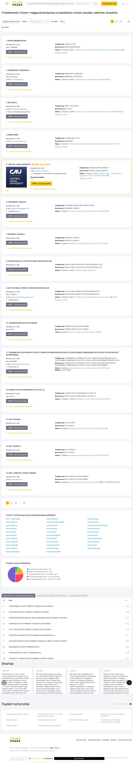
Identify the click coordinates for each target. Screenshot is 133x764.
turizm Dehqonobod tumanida (98, 525)
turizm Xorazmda (11, 548)
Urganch (83, 332)
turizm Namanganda (53, 535)
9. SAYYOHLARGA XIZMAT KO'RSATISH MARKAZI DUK (27, 288)
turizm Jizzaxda (11, 528)
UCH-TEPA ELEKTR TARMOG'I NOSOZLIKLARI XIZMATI (30, 629)
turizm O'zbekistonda (13, 519)
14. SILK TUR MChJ (13, 446)
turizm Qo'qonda (93, 532)
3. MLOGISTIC (11, 102)
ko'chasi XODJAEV (101, 399)
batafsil (32, 179)
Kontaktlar (105, 740)
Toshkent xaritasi (11, 725)
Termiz (92, 399)
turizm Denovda (52, 525)
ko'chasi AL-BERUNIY (94, 332)
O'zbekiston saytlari (75, 714)
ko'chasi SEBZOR (114, 50)
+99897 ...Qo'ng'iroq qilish (16, 84)
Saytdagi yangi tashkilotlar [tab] (78, 596)
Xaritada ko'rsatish (61, 53)
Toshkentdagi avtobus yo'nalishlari (49, 725)
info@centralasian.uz (42, 171)
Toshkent (90, 50)
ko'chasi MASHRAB (102, 79)
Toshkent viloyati (80, 50)
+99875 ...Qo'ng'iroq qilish (16, 484)
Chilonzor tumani (100, 111)
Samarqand (87, 243)
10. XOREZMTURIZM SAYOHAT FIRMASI (21, 323)
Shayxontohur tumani (101, 50)
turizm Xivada (92, 545)
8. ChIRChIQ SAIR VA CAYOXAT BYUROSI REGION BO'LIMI (29, 261)
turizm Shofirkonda (94, 548)
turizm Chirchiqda (52, 548)
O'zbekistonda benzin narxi (46, 720)
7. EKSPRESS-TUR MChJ (15, 234)
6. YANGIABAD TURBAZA (16, 202)
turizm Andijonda (11, 522)
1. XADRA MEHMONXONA (16, 41)
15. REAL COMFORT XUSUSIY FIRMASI (21, 473)
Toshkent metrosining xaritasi (79, 720)
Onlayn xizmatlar (11, 720)
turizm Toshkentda (12, 542)
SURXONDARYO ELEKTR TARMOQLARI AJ (25, 653)
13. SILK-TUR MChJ (13, 419)
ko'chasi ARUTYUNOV (99, 455)
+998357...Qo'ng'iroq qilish (17, 454)
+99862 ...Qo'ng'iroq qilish (16, 334)
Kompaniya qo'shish (109, 3)
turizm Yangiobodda (53, 552)
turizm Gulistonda (11, 525)
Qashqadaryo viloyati (76, 482)
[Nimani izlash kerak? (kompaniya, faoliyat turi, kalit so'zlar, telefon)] (28, 4)
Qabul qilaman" (79, 758)
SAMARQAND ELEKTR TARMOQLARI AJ (24, 647)
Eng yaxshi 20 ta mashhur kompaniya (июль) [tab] (18, 596)
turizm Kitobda (51, 532)
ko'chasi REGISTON (98, 428)
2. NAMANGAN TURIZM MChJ (18, 70)
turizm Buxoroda (93, 522)
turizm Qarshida (11, 532)
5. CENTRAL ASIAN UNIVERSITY (22, 164)
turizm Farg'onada (53, 545)
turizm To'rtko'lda (94, 542)
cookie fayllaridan (37, 758)
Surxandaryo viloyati (82, 399)
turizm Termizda (52, 542)
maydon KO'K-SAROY (99, 368)
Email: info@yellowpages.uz (19, 748)
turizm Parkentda (11, 538)
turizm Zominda (52, 528)
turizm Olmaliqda (52, 519)
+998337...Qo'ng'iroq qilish (17, 401)
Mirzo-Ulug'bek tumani (96, 144)
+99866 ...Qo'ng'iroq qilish (16, 243)
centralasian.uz (38, 173)
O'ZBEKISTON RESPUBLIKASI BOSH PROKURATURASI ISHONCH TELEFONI (38, 618)
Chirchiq (90, 270)
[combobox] (86, 3)
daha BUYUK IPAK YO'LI (113, 144)
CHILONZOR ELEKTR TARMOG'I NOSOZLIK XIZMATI (29, 612)
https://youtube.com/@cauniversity (54, 173)
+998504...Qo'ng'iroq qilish (17, 269)
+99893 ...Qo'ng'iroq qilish (16, 116)
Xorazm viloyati (74, 332)
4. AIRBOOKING (12, 135)
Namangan (91, 79)
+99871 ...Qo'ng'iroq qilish (16, 52)
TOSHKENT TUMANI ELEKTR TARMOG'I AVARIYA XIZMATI (31, 658)
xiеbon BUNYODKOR (114, 111)
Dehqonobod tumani (92, 482)
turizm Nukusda (93, 535)
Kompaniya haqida (94, 740)
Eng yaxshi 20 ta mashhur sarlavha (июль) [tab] (51, 596)
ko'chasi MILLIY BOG (98, 175)
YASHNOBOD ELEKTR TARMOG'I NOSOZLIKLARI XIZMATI (31, 606)
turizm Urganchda (12, 545)
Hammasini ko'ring (121, 704)
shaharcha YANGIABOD (97, 211)
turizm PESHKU (52, 538)
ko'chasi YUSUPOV (98, 243)
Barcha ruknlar (81, 740)
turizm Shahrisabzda (13, 552)
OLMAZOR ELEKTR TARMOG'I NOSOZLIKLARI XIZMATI (30, 624)
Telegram (56, 748)
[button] (29, 57)
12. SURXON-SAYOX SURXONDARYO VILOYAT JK (25, 390)
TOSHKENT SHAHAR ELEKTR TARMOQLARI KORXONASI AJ (32, 635)
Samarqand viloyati (75, 243)
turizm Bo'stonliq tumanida (55, 522)
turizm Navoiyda (11, 535)
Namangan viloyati (81, 79)
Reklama (113, 740)
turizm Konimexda (94, 528)
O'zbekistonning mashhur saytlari (17, 714)
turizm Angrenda (93, 519)
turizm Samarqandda (95, 538)
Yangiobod (85, 211)
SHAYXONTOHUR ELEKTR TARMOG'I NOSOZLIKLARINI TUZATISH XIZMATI (38, 641)
